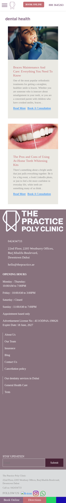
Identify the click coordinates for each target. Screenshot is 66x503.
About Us (10, 334)
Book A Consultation (39, 108)
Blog (7, 355)
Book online (34, 4)
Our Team (10, 341)
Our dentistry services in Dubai (22, 378)
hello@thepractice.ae (21, 264)
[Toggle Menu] (4, 5)
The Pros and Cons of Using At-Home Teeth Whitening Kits (31, 161)
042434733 (16, 487)
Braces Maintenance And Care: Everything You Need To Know (33, 71)
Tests (7, 392)
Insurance (10, 348)
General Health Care (16, 385)
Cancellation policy (15, 368)
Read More (19, 108)
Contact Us (11, 361)
